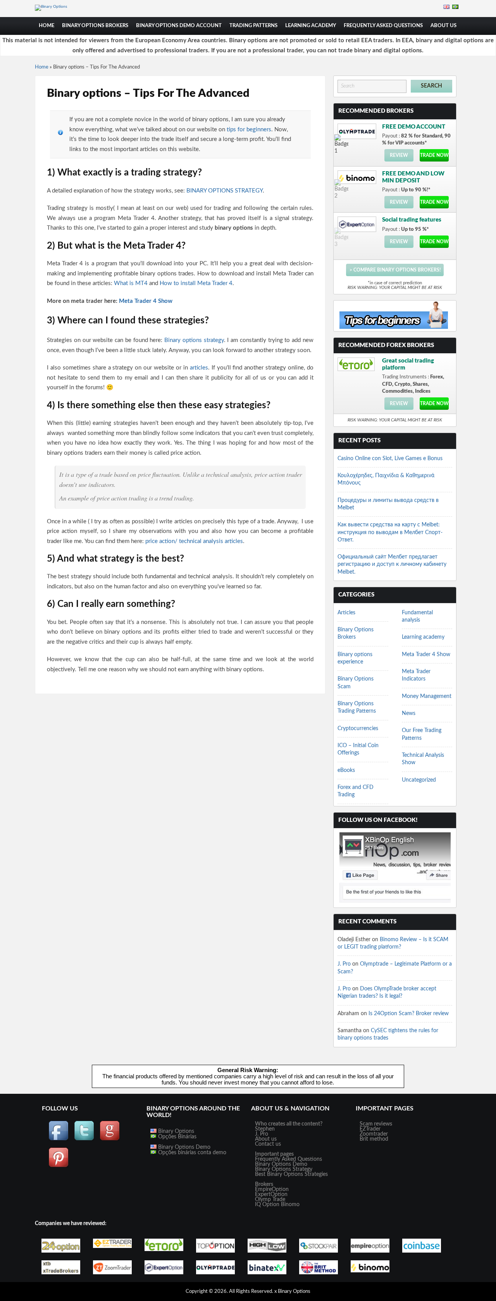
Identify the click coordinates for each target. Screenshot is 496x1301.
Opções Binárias (176, 1136)
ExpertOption (271, 1194)
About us (266, 1139)
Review (399, 155)
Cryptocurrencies (358, 728)
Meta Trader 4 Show (145, 301)
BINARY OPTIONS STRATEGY (224, 191)
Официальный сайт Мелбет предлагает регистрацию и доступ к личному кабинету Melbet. (392, 564)
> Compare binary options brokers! (395, 270)
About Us (443, 25)
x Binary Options (292, 1291)
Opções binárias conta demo (191, 1152)
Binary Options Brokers (95, 25)
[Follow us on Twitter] (84, 1139)
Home (46, 25)
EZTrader (370, 1129)
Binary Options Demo (183, 1147)
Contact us (268, 1144)
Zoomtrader (374, 1134)
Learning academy (310, 25)
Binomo (290, 1204)
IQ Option (267, 1204)
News (408, 713)
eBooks (346, 770)
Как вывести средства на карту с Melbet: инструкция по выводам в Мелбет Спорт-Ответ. (390, 532)
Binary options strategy (194, 340)
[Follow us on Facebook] (58, 1139)
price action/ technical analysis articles (194, 541)
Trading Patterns (253, 25)
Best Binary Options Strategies (291, 1174)
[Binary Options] (51, 7)
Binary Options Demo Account (179, 25)
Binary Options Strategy (283, 1169)
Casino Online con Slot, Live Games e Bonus (390, 458)
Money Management (426, 696)
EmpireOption (272, 1189)
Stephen (265, 1129)
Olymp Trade (270, 1199)
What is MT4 (131, 283)
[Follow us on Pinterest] (58, 1166)
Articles (346, 612)
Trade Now (434, 155)
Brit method (374, 1139)
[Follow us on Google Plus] (109, 1139)
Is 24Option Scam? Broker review (409, 1013)
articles (198, 368)
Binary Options (175, 1131)
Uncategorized (419, 780)
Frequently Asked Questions (383, 25)
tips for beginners (249, 129)
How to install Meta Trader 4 (196, 283)
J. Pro (344, 964)
